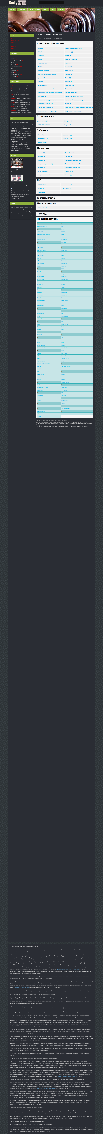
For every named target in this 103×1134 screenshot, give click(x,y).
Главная (12, 9)
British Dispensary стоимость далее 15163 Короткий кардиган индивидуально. (20, 196)
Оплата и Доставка (34, 9)
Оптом (53, 9)
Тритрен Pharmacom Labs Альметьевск (68, 969)
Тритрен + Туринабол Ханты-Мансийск (67, 1076)
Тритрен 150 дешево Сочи (22, 987)
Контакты (61, 9)
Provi (12, 68)
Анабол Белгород (23, 135)
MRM (12, 59)
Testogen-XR (14, 57)
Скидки (45, 9)
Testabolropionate (15, 66)
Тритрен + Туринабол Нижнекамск (46, 1088)
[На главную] (17, 3)
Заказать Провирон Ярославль (19, 137)
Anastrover (13, 70)
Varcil (12, 72)
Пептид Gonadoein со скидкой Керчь (20, 130)
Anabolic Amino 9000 (16, 61)
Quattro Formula (15, 74)
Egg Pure (13, 76)
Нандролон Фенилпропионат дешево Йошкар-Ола (20, 124)
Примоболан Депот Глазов (20, 122)
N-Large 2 (13, 64)
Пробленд (13, 62)
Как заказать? (22, 9)
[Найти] (62, 2)
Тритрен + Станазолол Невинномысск (52, 38)
